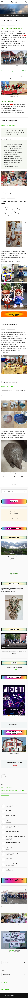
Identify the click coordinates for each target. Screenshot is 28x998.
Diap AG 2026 (12, 950)
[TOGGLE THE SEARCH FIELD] (26, 2)
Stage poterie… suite (9, 382)
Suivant (14, 484)
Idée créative (6, 193)
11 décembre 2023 (11, 328)
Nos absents (4, 982)
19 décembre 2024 (11, 125)
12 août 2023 (10, 386)
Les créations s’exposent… (11, 324)
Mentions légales (5, 989)
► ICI (16, 669)
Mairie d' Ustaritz (5, 795)
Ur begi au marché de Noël (11, 20)
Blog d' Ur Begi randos (6, 787)
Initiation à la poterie (9, 120)
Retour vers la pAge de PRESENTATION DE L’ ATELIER (14, 314)
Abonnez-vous (20, 995)
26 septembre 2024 (11, 197)
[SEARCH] (25, 491)
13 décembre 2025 (11, 24)
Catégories (4, 774)
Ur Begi (14, 2)
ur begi (3, 24)
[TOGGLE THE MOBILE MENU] (2, 2)
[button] (25, 223)
